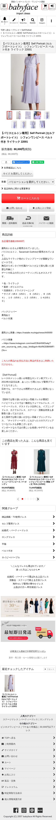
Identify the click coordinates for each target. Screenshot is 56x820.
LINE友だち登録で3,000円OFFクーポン (28, 651)
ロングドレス (46, 719)
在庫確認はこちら (12, 168)
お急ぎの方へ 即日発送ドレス (28, 587)
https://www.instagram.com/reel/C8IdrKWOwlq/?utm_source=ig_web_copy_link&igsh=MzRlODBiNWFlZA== (28, 346)
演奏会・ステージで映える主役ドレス (28, 580)
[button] (4, 7)
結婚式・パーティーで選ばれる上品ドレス (28, 576)
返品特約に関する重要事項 (17, 188)
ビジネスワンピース (10, 727)
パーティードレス (29, 719)
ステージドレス (10, 719)
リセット (50, 669)
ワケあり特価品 (30, 727)
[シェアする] (6, 162)
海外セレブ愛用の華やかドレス (28, 583)
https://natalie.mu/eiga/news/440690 (34, 332)
